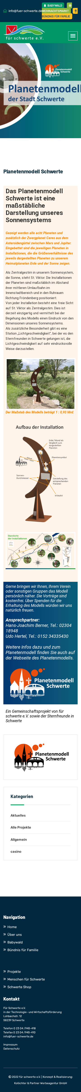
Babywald (54, 5)
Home (12, 927)
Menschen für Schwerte (26, 979)
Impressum (10, 1044)
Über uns (14, 935)
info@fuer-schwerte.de (18, 1036)
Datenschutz (11, 1048)
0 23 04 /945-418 (25, 1028)
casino (16, 852)
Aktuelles (18, 815)
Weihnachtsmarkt (55, 11)
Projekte (14, 972)
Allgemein (19, 840)
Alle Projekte (21, 827)
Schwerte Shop (19, 987)
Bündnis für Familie (56, 16)
